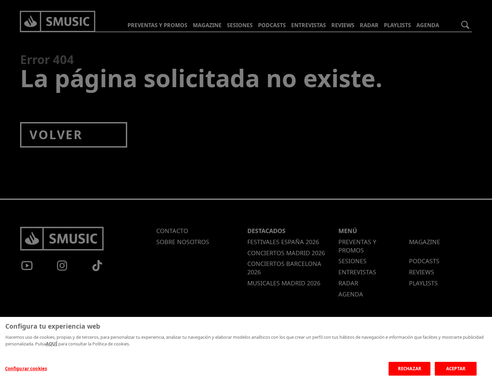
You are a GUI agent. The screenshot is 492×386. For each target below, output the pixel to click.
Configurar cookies (26, 369)
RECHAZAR (409, 369)
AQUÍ (51, 344)
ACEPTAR (456, 369)
